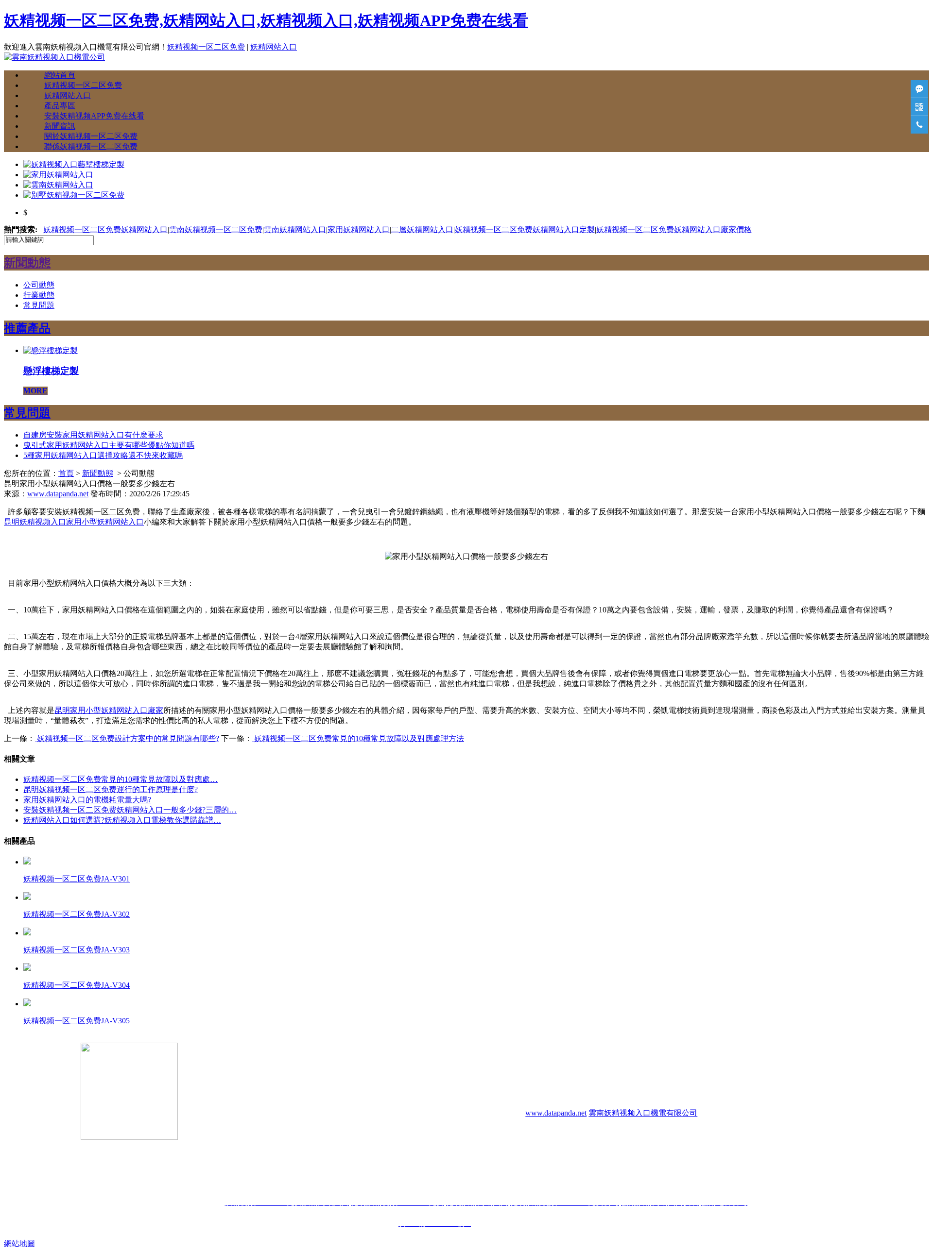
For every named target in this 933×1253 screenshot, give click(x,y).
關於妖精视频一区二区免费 (91, 136)
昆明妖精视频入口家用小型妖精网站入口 (74, 522)
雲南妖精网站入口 (295, 229)
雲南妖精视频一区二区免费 (215, 229)
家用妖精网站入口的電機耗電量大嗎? (87, 800)
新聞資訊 (59, 126)
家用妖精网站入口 (359, 229)
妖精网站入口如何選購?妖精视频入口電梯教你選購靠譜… (122, 820)
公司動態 (38, 285)
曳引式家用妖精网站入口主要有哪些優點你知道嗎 (108, 445)
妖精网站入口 (273, 47)
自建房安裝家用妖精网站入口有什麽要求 (93, 435)
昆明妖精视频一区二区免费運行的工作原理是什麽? (110, 789)
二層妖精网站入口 (422, 229)
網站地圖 (19, 1243)
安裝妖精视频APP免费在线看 (94, 116)
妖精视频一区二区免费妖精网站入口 (105, 229)
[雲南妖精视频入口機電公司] (54, 57)
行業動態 (38, 295)
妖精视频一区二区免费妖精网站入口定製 (525, 229)
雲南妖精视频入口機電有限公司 (642, 1113)
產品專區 (59, 106)
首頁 (66, 473)
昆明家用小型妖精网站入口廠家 (108, 710)
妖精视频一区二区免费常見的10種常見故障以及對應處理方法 (358, 738)
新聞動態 (97, 473)
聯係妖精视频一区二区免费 (91, 146)
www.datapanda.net (57, 494)
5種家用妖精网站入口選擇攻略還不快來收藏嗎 (103, 455)
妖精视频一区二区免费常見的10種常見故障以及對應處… (120, 779)
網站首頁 (59, 75)
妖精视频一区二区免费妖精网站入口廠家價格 (674, 229)
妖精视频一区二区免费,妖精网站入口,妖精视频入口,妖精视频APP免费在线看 (266, 20)
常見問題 (38, 305)
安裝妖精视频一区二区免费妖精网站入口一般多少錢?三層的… (130, 810)
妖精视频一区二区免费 (206, 47)
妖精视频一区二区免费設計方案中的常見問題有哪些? (127, 738)
